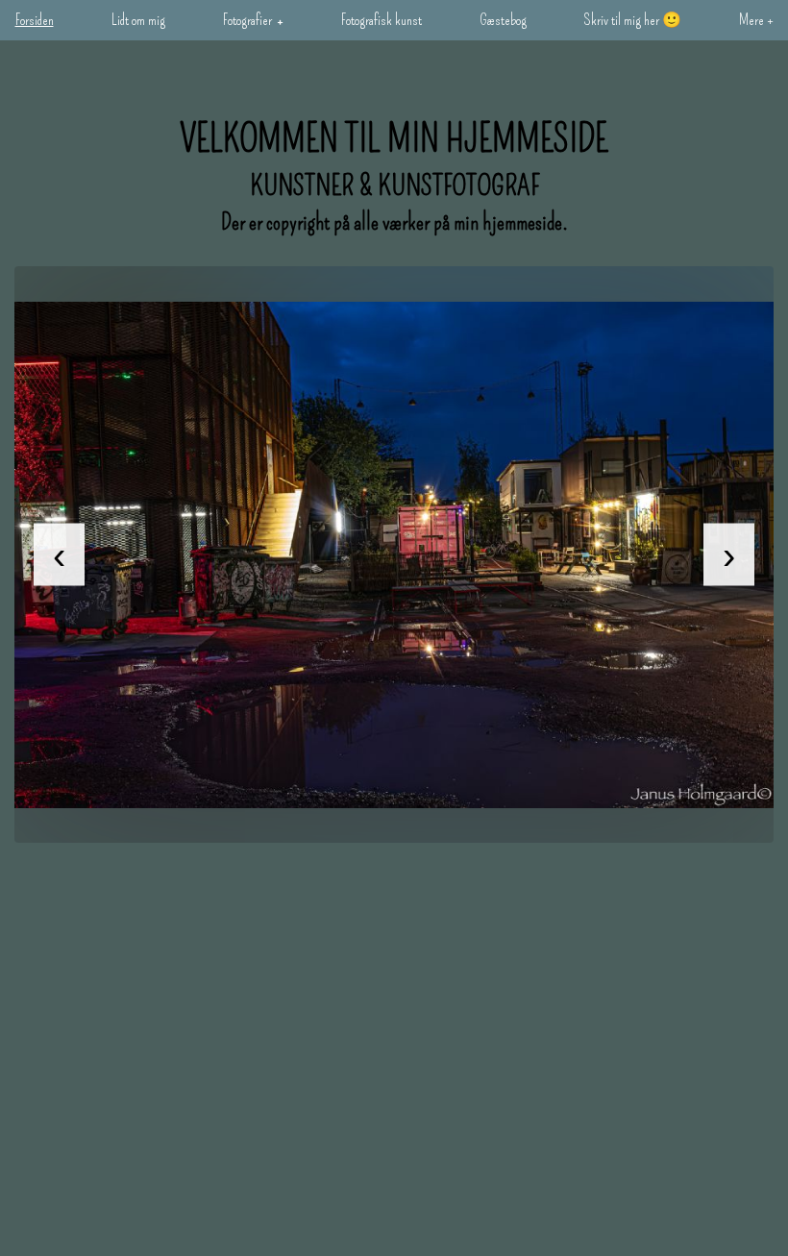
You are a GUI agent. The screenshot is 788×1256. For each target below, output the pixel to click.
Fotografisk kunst (381, 20)
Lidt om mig (138, 20)
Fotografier (247, 20)
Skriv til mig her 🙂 (632, 20)
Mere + (756, 20)
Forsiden (34, 20)
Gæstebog (503, 20)
